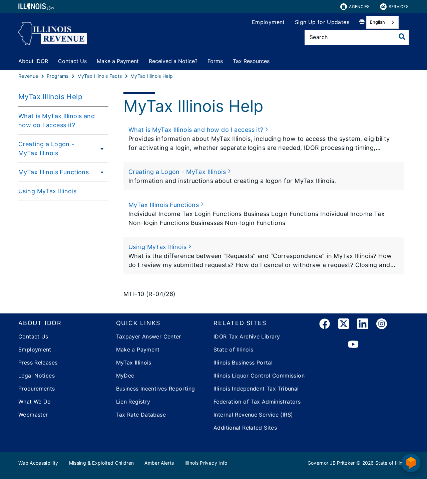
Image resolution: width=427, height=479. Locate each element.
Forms (215, 61)
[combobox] (382, 22)
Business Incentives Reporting (155, 388)
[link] (324, 324)
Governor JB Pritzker (331, 463)
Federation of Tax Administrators (257, 401)
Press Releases (37, 362)
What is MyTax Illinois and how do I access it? (56, 120)
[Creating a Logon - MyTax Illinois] (101, 148)
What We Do (34, 401)
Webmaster (33, 414)
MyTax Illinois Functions (53, 172)
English (377, 22)
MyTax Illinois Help (50, 96)
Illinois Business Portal (243, 362)
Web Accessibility (38, 463)
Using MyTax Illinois (47, 191)
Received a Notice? (173, 61)
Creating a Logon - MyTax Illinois (46, 149)
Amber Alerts (159, 463)
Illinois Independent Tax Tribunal (256, 388)
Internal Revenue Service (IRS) (253, 414)
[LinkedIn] (362, 324)
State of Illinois (233, 349)
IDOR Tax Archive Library (247, 336)
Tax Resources (251, 61)
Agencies (359, 6)
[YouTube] (353, 344)
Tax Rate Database (141, 414)
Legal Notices (36, 375)
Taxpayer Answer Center (148, 336)
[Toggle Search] (402, 36)
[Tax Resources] (275, 60)
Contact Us (72, 61)
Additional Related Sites (245, 427)
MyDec (125, 375)
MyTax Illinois (133, 362)
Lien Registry (133, 401)
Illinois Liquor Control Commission (259, 375)
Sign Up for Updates (322, 22)
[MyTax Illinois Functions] (100, 172)
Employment (268, 22)
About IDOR (33, 61)
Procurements (36, 388)
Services (399, 6)
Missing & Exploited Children (101, 463)
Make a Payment (118, 61)
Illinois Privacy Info (205, 463)
